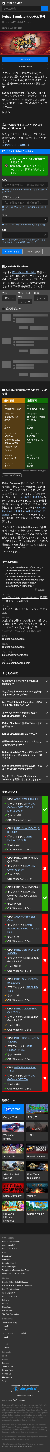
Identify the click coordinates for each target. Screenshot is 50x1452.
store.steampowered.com (16, 662)
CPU (5, 179)
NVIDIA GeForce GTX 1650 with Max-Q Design (21, 807)
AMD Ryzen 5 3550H (26, 798)
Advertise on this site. (25, 1395)
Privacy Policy (7, 1370)
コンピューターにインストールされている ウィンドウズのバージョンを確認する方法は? (24, 240)
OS (4, 229)
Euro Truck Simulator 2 (11, 1241)
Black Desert (7, 1256)
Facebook (8, 1377)
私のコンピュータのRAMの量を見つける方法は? (25, 224)
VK (5, 1381)
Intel (6, 1329)
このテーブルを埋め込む (12, 475)
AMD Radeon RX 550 (19, 1047)
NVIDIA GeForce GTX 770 (35, 439)
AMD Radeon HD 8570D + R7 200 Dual (23, 928)
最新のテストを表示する (16, 144)
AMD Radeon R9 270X (19, 838)
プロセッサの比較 (9, 1322)
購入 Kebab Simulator (24, 272)
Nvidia (6, 1347)
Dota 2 (5, 1303)
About (4, 1355)
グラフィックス (11, 197)
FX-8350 (36, 497)
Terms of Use (7, 1366)
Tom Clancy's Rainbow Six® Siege (15, 1270)
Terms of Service (24, 1446)
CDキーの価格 (8, 1238)
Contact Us (6, 1373)
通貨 (4, 293)
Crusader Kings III (9, 1263)
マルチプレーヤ (30, 597)
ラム (4, 214)
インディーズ (9, 608)
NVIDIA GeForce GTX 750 (21, 1077)
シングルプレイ (11, 597)
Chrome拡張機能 (19, 166)
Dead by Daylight (9, 1266)
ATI (5, 1340)
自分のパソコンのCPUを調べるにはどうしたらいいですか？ (24, 190)
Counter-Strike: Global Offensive (15, 1282)
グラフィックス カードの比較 (14, 1333)
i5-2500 (8, 416)
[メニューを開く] (45, 3)
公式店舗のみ (13, 308)
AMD (6, 1326)
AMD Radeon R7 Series (11, 446)
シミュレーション (29, 608)
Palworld (5, 1252)
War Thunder (7, 1310)
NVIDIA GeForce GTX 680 (12, 439)
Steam (41, 589)
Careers (5, 1359)
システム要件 (11, 22)
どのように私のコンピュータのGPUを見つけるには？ (24, 208)
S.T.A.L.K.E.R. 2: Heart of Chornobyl (17, 1285)
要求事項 (5, 1278)
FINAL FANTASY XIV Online (13, 1273)
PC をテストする (25, 59)
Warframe (6, 1259)
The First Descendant (10, 1314)
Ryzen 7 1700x (36, 418)
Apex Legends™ (8, 1245)
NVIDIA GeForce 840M (21, 867)
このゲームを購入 (25, 66)
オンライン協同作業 (17, 600)
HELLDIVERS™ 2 (9, 1248)
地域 (36, 293)
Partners (5, 1363)
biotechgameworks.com (15, 654)
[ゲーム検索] (44, 8)
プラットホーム (24, 294)
